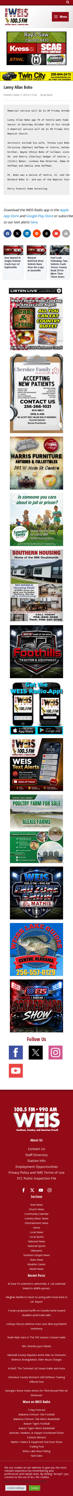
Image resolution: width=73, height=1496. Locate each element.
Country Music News (36, 1218)
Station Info (36, 1161)
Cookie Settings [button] (15, 1487)
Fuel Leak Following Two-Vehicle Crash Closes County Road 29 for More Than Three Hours (59, 267)
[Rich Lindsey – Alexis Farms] (36, 828)
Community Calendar (36, 1214)
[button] (67, 2)
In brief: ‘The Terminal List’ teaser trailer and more (36, 1368)
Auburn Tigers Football (37, 1423)
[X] (32, 1190)
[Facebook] (23, 1190)
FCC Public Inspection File (36, 1178)
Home (36, 1227)
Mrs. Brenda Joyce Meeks (36, 1346)
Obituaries (36, 1250)
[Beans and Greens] (36, 323)
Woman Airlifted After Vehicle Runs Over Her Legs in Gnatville (36, 264)
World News (37, 1269)
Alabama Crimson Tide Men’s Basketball (36, 1419)
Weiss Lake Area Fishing (36, 1451)
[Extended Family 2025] (36, 519)
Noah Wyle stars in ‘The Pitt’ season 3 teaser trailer (36, 1337)
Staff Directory (36, 1155)
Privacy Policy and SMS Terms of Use (36, 1172)
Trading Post (36, 1446)
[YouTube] (41, 1190)
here (33, 222)
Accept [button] (34, 1487)
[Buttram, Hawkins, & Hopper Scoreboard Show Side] (36, 1005)
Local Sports (36, 1236)
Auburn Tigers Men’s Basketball (37, 1428)
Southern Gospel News (36, 1255)
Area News (36, 1204)
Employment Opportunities (36, 1167)
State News (36, 1259)
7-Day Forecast (36, 1409)
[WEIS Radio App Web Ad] (36, 708)
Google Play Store (39, 216)
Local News (36, 1232)
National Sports (37, 1246)
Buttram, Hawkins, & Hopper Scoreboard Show (36, 1432)
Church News (36, 1209)
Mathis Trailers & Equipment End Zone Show (36, 1442)
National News (36, 1241)
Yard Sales (37, 1455)
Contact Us (36, 1149)
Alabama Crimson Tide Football (36, 1414)
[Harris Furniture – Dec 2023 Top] (36, 463)
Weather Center (36, 1264)
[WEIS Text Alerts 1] (36, 764)
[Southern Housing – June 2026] (36, 585)
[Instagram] (49, 1190)
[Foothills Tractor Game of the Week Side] (36, 651)
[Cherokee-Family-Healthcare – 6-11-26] (36, 393)
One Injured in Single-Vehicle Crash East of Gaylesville (12, 262)
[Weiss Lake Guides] (36, 949)
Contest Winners (36, 1437)
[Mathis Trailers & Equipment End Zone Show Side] (36, 892)
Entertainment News (36, 1223)
